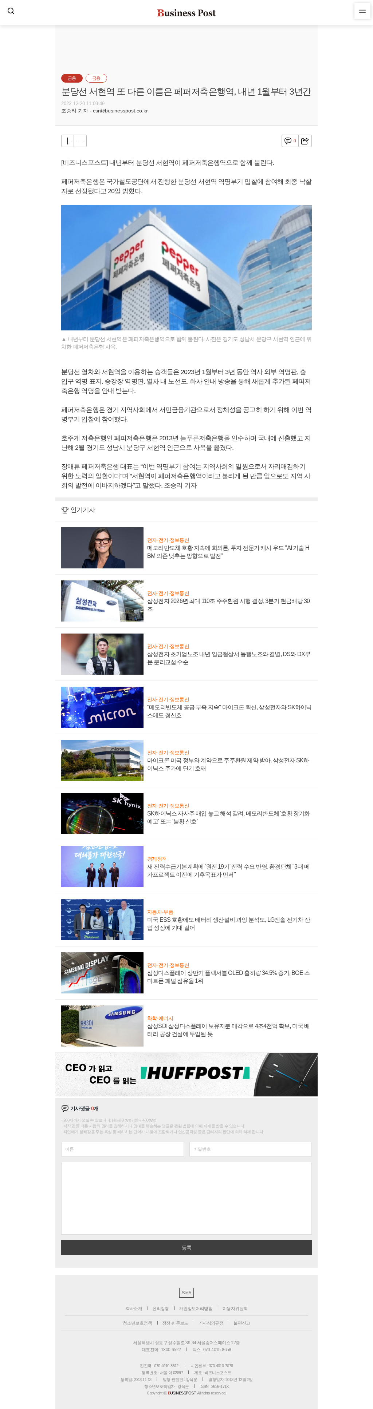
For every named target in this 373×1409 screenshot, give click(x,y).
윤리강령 (160, 1308)
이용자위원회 (235, 1308)
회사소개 (134, 1308)
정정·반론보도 (175, 1323)
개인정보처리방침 (195, 1308)
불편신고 (241, 1323)
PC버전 (186, 1292)
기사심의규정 (211, 1323)
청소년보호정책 (137, 1323)
